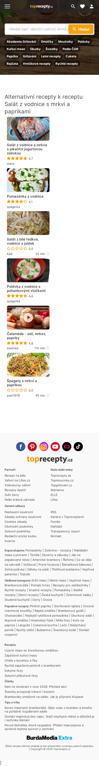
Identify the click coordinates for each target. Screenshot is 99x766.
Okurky (35, 49)
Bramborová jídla (16, 585)
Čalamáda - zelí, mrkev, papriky (26, 336)
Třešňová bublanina (65, 569)
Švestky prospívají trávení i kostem (29, 691)
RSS (53, 512)
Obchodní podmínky (19, 526)
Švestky (52, 49)
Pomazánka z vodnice (25, 196)
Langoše (24, 625)
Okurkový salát (81, 615)
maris (11, 163)
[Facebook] (20, 446)
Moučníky (65, 41)
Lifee (54, 499)
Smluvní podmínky (17, 531)
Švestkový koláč (64, 630)
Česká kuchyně (52, 595)
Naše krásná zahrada (20, 499)
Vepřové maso (79, 580)
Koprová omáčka (16, 620)
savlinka (12, 348)
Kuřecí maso (16, 49)
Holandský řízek (42, 620)
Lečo (63, 625)
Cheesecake (13, 615)
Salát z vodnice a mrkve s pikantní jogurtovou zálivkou (27, 149)
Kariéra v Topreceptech (67, 517)
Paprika (12, 56)
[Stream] (66, 446)
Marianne (57, 490)
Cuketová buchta (45, 625)
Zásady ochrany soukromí (23, 517)
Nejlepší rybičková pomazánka (46, 615)
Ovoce (47, 599)
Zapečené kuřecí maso (21, 655)
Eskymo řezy (14, 670)
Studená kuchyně (17, 599)
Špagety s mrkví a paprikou (22, 383)
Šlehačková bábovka (76, 564)
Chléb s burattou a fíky (21, 660)
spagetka (13, 207)
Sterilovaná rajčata (67, 606)
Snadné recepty (40, 590)
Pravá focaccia (48, 564)
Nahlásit (56, 526)
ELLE (54, 495)
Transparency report (65, 531)
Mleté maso (58, 580)
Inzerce (10, 541)
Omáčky (47, 41)
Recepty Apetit (15, 490)
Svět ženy (12, 495)
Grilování (29, 56)
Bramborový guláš (71, 610)
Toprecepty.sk (61, 475)
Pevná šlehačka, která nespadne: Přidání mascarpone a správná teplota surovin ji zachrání (44, 727)
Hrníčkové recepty (37, 63)
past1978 (13, 395)
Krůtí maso (39, 580)
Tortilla (34, 555)
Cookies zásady (16, 521)
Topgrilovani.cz (61, 485)
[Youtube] (55, 446)
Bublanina (43, 630)
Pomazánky (34, 550)
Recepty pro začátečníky (70, 585)
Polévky (84, 41)
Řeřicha (68, 560)
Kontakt (56, 536)
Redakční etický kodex (21, 536)
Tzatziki (25, 574)
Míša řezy (63, 620)
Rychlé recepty (66, 63)
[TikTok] (78, 446)
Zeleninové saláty (78, 595)
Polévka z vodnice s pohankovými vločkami (26, 289)
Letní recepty (51, 56)
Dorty (36, 599)
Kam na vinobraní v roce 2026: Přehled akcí (36, 686)
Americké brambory (46, 560)
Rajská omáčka (45, 610)
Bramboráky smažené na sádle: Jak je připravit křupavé (44, 697)
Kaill (9, 254)
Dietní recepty (28, 595)
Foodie (55, 521)
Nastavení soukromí (19, 512)
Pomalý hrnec (40, 585)
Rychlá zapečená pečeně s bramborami (33, 665)
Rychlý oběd (25, 630)
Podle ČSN (70, 49)
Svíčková (29, 564)
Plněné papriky (40, 606)
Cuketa (71, 56)
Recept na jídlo (15, 475)
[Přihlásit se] (93, 6)
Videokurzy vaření (17, 485)
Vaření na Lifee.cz (17, 480)
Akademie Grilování (21, 41)
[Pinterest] (32, 446)
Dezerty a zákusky (55, 555)
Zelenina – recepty (57, 550)
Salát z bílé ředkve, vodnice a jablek (23, 241)
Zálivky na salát (38, 569)
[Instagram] (43, 446)
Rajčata (12, 63)
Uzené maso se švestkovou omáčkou (31, 650)
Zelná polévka (14, 569)
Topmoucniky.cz (62, 480)
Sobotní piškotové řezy (21, 675)
